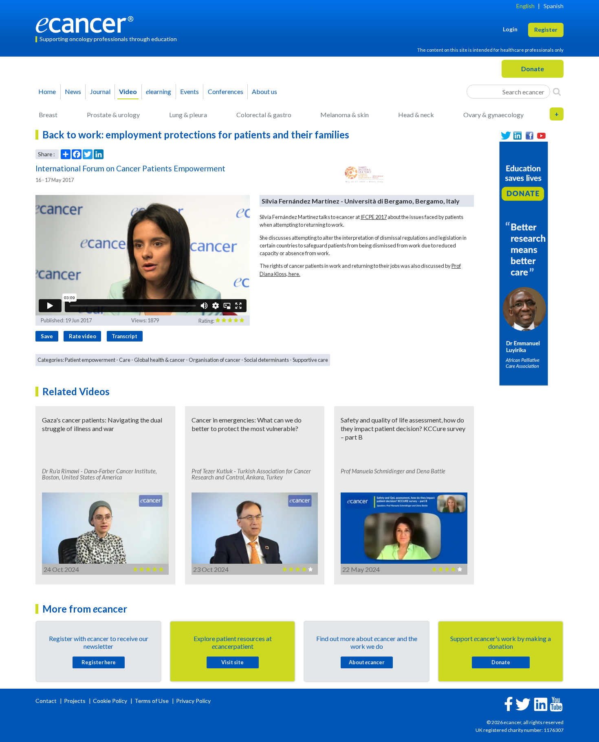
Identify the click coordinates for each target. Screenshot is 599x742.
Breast (48, 114)
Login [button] (510, 29)
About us (264, 91)
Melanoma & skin (344, 114)
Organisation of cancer (214, 360)
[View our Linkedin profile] (518, 136)
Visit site (232, 662)
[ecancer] (86, 23)
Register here (98, 662)
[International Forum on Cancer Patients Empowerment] (364, 174)
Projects (75, 700)
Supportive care (310, 360)
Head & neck (416, 114)
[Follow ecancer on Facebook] (508, 703)
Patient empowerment (90, 360)
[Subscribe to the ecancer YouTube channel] (556, 703)
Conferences (225, 91)
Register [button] (545, 29)
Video (128, 91)
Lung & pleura (188, 114)
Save (47, 336)
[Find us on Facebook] (529, 136)
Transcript (124, 336)
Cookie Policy (110, 700)
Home (47, 91)
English (525, 5)
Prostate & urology (113, 114)
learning (158, 91)
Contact (46, 700)
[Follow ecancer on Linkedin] (541, 703)
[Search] (557, 91)
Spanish (554, 5)
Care (124, 360)
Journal (100, 91)
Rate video (82, 336)
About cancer (366, 662)
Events (189, 91)
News (73, 91)
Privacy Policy (193, 700)
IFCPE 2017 (374, 217)
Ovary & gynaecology (493, 114)
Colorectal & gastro (263, 114)
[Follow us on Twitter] (506, 136)
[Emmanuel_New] (523, 263)
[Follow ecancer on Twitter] (523, 703)
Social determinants (266, 360)
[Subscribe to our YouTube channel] (541, 136)
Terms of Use (151, 700)
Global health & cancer (159, 360)
